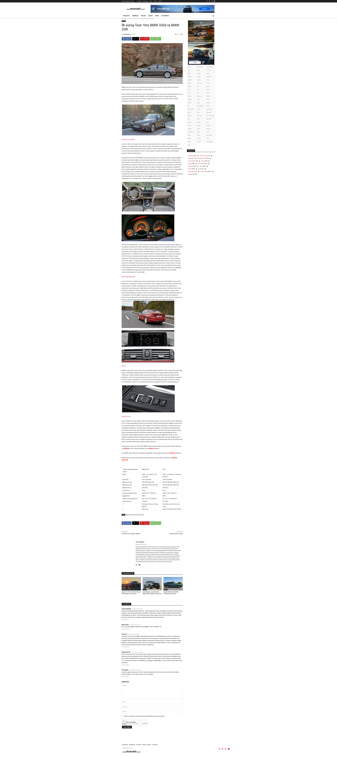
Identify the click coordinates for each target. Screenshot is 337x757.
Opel (208, 122)
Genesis (190, 96)
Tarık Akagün (126, 34)
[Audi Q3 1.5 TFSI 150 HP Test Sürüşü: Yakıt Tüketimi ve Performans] (131, 583)
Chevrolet (209, 76)
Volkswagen (210, 141)
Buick (208, 73)
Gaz (198, 93)
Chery (198, 76)
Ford (189, 93)
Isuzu (198, 99)
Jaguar (189, 102)
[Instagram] (210, 1)
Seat (208, 132)
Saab (198, 132)
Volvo (189, 145)
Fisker (208, 89)
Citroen (199, 80)
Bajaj (198, 70)
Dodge (189, 86)
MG (188, 119)
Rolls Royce (190, 132)
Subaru (189, 138)
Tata (208, 138)
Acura (189, 66)
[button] (213, 16)
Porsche (190, 128)
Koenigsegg (200, 106)
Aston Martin (210, 66)
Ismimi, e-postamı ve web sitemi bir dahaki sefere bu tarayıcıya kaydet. (144, 716)
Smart (198, 135)
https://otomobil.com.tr (141, 544)
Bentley (208, 70)
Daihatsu (199, 83)
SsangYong (209, 135)
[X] (212, 1)
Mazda (189, 115)
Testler (129, 18)
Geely (208, 93)
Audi (189, 70)
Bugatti (199, 73)
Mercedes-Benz (211, 115)
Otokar (189, 125)
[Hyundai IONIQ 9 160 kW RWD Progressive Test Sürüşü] (173, 583)
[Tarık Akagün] (129, 553)
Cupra (208, 80)
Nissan (198, 122)
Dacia (189, 83)
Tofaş (189, 141)
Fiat (198, 89)
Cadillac (190, 76)
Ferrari (189, 89)
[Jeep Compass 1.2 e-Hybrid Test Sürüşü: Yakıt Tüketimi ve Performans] (152, 583)
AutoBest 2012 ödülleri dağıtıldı (131, 533)
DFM (208, 83)
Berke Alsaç (125, 624)
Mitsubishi (209, 119)
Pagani (199, 125)
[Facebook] (207, 1)
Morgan (189, 122)
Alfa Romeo (200, 66)
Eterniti (208, 86)
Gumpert (199, 96)
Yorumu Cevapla (125, 619)
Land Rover (209, 109)
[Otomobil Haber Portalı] (136, 9)
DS (198, 86)
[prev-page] (123, 597)
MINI (198, 119)
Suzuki (199, 138)
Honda (208, 96)
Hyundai (190, 99)
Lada (208, 106)
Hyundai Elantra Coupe (176, 533)
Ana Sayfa (124, 18)
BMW (189, 73)
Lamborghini (191, 109)
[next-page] (125, 597)
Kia (188, 106)
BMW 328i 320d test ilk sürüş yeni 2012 (135, 514)
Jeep (198, 102)
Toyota (199, 141)
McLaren (199, 115)
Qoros (198, 128)
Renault (208, 128)
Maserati (209, 112)
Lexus (189, 112)
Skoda (189, 135)
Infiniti (208, 99)
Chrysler (190, 80)
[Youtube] (214, 1)
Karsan (208, 102)
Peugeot (209, 125)
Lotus (198, 112)
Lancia (198, 109)
